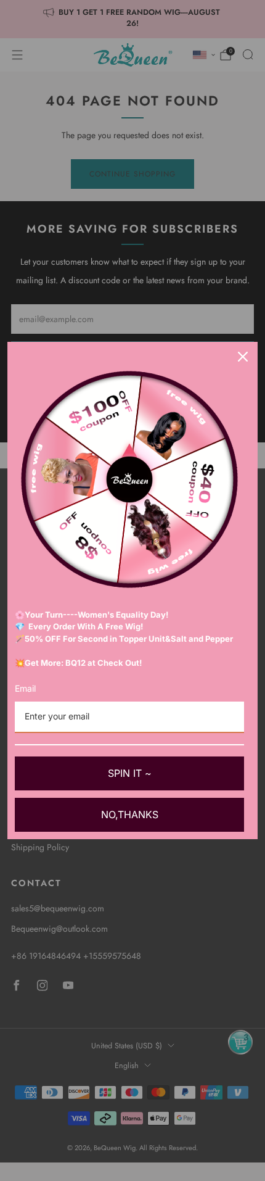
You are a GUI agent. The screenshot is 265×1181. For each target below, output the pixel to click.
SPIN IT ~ (130, 773)
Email (25, 688)
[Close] (243, 356)
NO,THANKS (129, 814)
